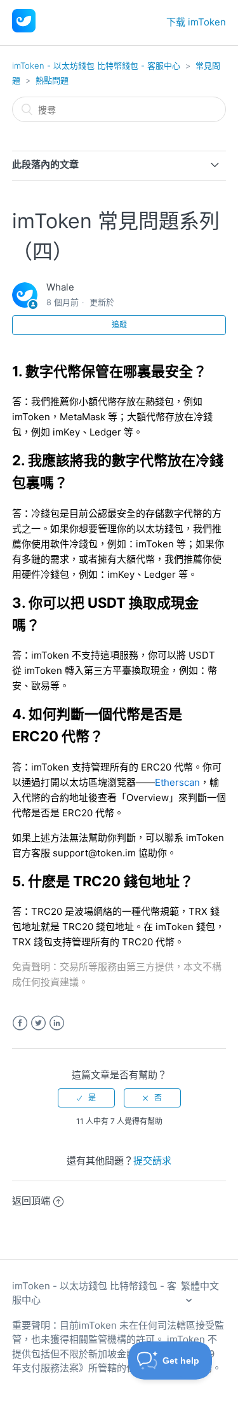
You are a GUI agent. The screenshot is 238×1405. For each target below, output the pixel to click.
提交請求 (152, 1161)
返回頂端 (31, 1201)
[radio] (86, 1097)
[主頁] (24, 29)
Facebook (20, 1023)
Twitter (38, 1023)
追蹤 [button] (119, 324)
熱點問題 (52, 80)
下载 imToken (196, 22)
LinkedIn (57, 1023)
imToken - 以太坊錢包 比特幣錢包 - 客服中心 (96, 65)
